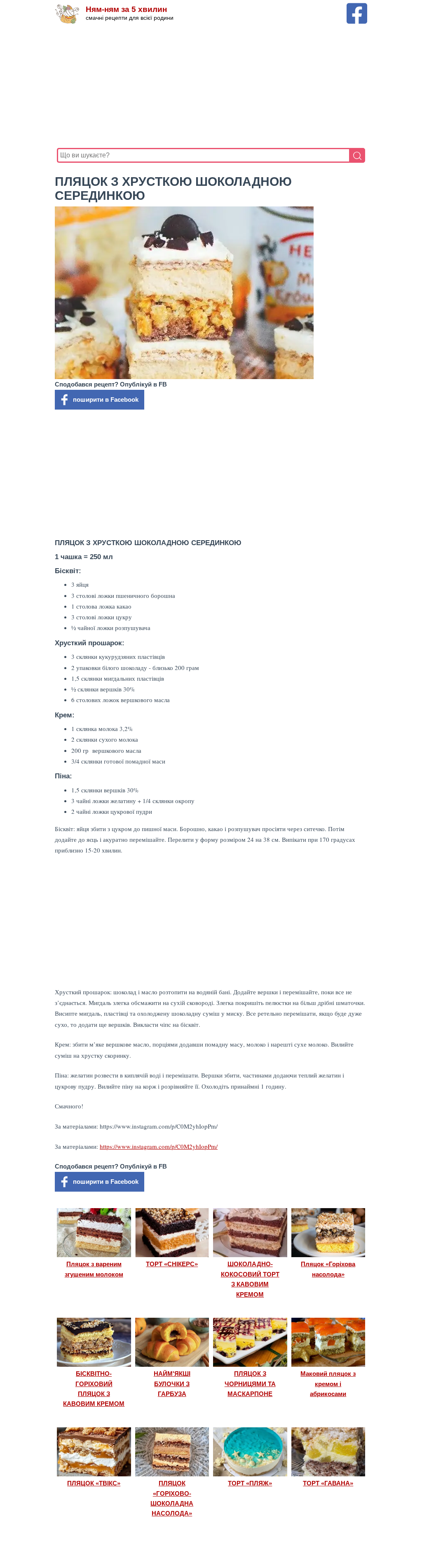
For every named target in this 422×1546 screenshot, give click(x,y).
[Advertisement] (211, 86)
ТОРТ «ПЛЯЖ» (250, 1483)
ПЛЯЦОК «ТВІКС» (93, 1483)
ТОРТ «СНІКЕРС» (172, 1263)
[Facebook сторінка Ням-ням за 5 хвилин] (357, 6)
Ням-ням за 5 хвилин (126, 9)
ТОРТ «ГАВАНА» (328, 1483)
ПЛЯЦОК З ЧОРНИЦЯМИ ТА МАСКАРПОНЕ (250, 1383)
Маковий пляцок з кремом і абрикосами (328, 1383)
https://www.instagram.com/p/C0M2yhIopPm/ (159, 1146)
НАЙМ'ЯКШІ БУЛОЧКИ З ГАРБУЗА (172, 1383)
